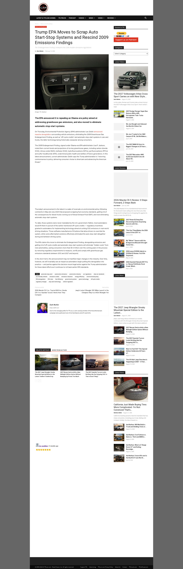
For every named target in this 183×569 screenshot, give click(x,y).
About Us (117, 567)
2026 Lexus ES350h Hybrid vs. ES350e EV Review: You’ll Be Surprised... (136, 253)
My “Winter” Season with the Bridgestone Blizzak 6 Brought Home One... (136, 243)
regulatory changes (41, 281)
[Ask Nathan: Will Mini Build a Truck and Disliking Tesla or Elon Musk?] (119, 427)
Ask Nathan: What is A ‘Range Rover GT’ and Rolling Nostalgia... (136, 447)
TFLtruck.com (133, 567)
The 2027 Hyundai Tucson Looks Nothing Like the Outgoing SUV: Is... (135, 340)
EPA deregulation (40, 279)
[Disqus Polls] (72, 413)
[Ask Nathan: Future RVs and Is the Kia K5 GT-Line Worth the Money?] (119, 458)
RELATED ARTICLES (42, 350)
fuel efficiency (59, 279)
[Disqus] (72, 468)
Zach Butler (40, 51)
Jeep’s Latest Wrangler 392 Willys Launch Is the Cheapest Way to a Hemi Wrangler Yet (92, 291)
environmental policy (92, 276)
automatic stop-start (46, 274)
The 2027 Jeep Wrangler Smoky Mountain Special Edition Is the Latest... (129, 310)
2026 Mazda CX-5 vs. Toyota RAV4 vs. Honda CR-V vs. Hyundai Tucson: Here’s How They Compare (51, 292)
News (91, 18)
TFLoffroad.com (143, 567)
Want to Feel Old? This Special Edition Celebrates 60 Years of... (136, 351)
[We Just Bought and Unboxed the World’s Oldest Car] (119, 126)
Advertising (92, 567)
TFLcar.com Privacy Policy (105, 567)
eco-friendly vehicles (41, 276)
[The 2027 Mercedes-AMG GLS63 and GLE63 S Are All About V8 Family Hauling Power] (119, 157)
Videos (81, 18)
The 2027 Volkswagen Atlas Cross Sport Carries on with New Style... (131, 95)
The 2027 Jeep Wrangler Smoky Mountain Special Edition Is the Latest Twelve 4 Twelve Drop (45, 374)
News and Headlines (41, 27)
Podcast (72, 18)
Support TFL (83, 567)
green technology (84, 279)
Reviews (110, 18)
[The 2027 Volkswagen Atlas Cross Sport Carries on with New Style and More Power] (131, 78)
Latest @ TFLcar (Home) (45, 18)
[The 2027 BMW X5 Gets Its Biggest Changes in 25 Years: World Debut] (119, 147)
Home (37, 24)
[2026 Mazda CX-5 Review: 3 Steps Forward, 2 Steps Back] (131, 184)
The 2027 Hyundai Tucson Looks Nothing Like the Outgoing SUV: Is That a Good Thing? (96, 374)
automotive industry (75, 274)
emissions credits (54, 276)
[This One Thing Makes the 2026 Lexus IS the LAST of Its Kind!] (119, 233)
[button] (145, 18)
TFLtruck (62, 18)
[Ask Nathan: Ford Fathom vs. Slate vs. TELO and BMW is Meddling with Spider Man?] (119, 437)
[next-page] (39, 380)
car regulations (87, 274)
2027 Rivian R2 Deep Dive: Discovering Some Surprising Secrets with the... (136, 222)
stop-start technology (55, 281)
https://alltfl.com (54, 308)
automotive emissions (61, 274)
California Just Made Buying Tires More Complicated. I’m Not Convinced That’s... (130, 407)
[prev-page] (36, 380)
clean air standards (99, 274)
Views (100, 18)
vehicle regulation (68, 281)
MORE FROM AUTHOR (59, 350)
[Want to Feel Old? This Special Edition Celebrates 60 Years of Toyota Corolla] (119, 351)
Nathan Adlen (118, 412)
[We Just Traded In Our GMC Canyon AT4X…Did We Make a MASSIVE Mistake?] (119, 137)
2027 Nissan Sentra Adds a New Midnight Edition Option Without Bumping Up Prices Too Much (70, 374)
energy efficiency (79, 276)
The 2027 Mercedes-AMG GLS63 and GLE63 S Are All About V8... (135, 157)
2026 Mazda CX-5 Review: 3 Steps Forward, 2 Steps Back (130, 201)
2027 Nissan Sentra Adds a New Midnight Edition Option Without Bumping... (137, 330)
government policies (71, 279)
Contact (124, 567)
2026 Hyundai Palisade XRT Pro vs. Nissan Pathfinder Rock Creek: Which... (137, 264)
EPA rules (50, 279)
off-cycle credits (95, 279)
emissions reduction (67, 276)
